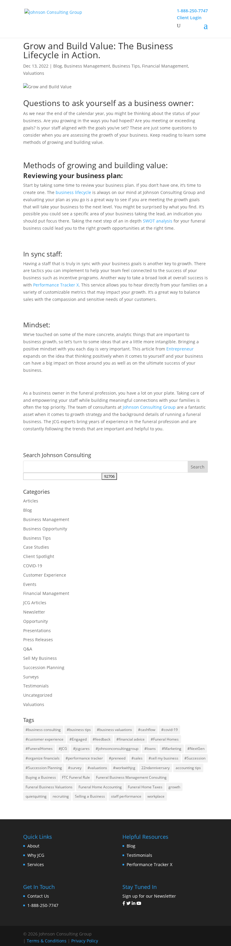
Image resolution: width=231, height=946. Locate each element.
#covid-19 (169, 729)
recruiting (61, 796)
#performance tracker (84, 758)
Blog (57, 66)
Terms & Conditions (46, 941)
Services (35, 864)
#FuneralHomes (39, 748)
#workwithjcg (124, 767)
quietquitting (36, 796)
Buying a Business (41, 777)
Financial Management (165, 66)
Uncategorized (37, 695)
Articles (30, 501)
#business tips (79, 729)
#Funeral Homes (165, 739)
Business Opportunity (45, 529)
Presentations (37, 630)
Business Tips (126, 66)
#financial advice (130, 739)
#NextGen (196, 748)
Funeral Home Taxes (145, 787)
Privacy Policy (84, 941)
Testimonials (36, 686)
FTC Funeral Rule (76, 777)
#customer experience (44, 739)
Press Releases (38, 639)
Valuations (33, 73)
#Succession (194, 758)
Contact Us (38, 896)
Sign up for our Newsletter (149, 896)
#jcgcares (81, 748)
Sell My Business (40, 658)
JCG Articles (34, 602)
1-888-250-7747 (42, 905)
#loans (150, 748)
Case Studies (36, 547)
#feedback (101, 739)
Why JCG (35, 855)
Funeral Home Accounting (100, 787)
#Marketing (171, 748)
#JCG (63, 748)
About (33, 846)
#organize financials (43, 758)
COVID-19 (32, 566)
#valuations (97, 767)
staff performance (126, 796)
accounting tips (188, 767)
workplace (156, 796)
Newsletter (34, 612)
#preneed (117, 758)
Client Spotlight (38, 556)
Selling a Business (90, 796)
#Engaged (78, 739)
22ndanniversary (155, 767)
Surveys (31, 677)
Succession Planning (43, 667)
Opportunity (35, 621)
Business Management (87, 66)
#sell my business (163, 758)
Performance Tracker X (149, 864)
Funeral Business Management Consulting (131, 777)
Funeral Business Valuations (49, 787)
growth (174, 787)
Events (29, 584)
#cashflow (146, 729)
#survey (75, 767)
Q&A (27, 649)
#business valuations (114, 729)
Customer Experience (44, 575)
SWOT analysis (157, 221)
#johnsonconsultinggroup (117, 748)
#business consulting (43, 729)
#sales (137, 758)
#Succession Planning (44, 767)
